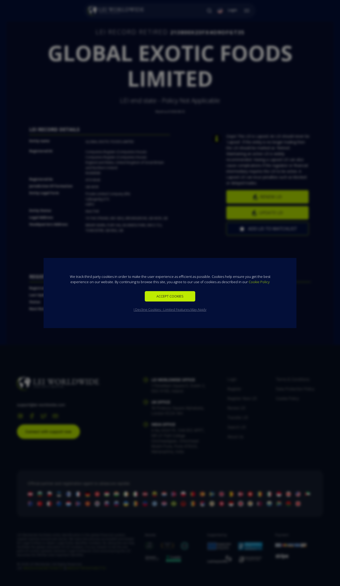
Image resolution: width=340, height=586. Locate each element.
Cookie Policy (259, 281)
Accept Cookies (170, 296)
